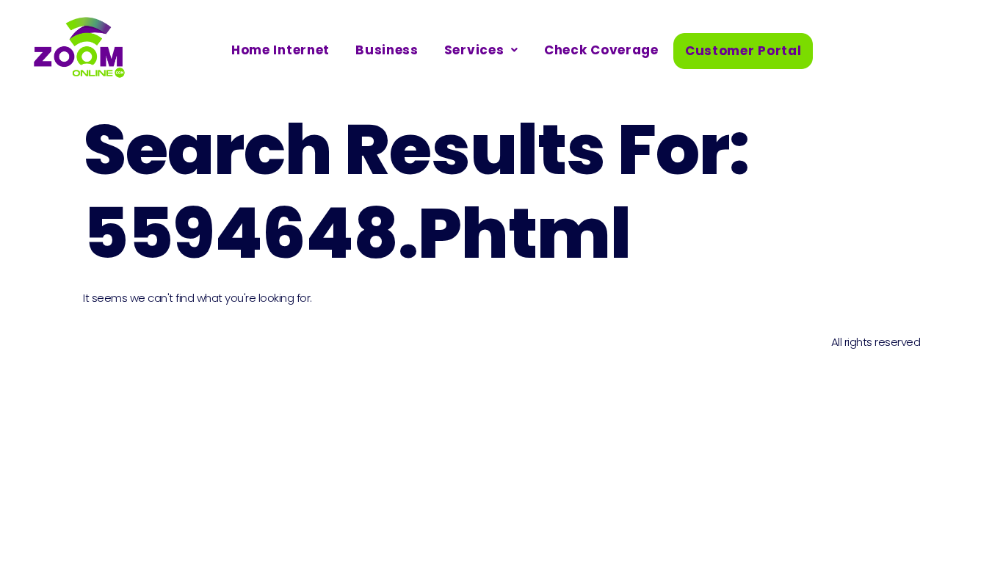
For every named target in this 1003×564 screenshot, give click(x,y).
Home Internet (280, 50)
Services (474, 50)
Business (387, 50)
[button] (481, 50)
